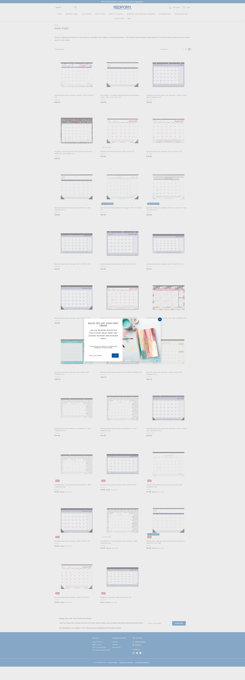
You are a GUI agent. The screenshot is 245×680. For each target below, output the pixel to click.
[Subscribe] (115, 356)
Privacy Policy (108, 347)
